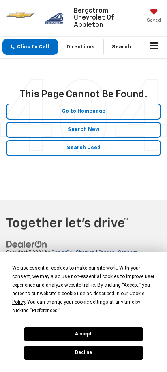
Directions (80, 47)
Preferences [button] (45, 310)
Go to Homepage (83, 111)
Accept (83, 334)
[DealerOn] (26, 244)
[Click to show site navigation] (154, 47)
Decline (83, 352)
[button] (30, 47)
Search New (84, 129)
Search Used (84, 147)
